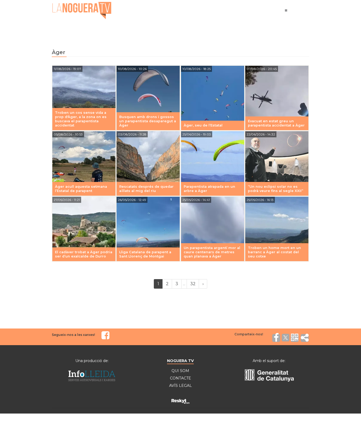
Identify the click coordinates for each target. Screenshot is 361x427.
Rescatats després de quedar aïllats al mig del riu (146, 189)
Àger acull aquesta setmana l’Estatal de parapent (81, 189)
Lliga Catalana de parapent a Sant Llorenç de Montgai (145, 254)
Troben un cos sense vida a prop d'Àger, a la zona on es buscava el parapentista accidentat (81, 119)
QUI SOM (180, 370)
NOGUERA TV (180, 360)
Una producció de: (92, 360)
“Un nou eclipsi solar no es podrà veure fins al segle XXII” (275, 189)
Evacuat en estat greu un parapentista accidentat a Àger (276, 123)
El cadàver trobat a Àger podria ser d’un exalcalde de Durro (83, 254)
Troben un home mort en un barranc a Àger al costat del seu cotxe (274, 252)
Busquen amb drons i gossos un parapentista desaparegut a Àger (147, 121)
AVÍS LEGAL (180, 385)
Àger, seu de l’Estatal (203, 125)
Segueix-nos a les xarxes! (73, 335)
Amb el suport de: (269, 360)
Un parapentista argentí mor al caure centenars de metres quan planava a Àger (212, 252)
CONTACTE (180, 378)
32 (193, 283)
